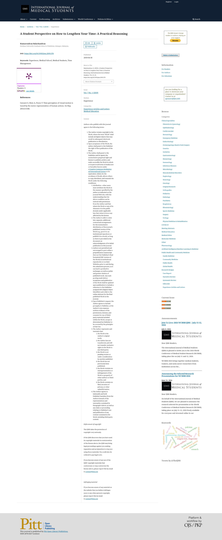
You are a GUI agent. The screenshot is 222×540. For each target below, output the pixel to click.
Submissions (68, 19)
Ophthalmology (168, 128)
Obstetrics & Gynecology (171, 124)
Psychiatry (166, 200)
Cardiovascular (168, 131)
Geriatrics (166, 152)
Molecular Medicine (169, 239)
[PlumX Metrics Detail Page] (29, 76)
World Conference (86, 19)
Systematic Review (169, 280)
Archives (56, 19)
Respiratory (167, 204)
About (23, 19)
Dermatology (167, 135)
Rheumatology (168, 207)
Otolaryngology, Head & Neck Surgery (176, 145)
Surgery (165, 214)
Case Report (167, 273)
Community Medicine (170, 259)
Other (164, 242)
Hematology (167, 159)
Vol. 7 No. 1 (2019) (42, 27)
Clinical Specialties (168, 121)
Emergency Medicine (170, 138)
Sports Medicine (168, 211)
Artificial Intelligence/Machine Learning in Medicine (180, 249)
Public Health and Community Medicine (176, 252)
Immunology (167, 162)
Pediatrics (166, 194)
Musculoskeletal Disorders (172, 173)
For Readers (166, 69)
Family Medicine (168, 256)
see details (30, 91)
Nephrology (167, 176)
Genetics (166, 148)
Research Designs (168, 270)
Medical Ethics (167, 235)
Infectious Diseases (169, 166)
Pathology (166, 197)
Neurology (166, 180)
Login (176, 2)
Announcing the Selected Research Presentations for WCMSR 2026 (178, 374)
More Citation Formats (93, 82)
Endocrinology (168, 141)
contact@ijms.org (92, 472)
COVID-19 (165, 225)
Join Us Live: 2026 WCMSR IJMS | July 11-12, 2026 (182, 323)
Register (169, 2)
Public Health (167, 263)
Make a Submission (170, 55)
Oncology (166, 183)
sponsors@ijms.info (172, 99)
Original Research (169, 187)
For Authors (166, 73)
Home (22, 27)
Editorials (166, 284)
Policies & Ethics (105, 19)
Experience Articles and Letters (96, 109)
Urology (165, 218)
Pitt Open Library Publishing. (56, 531)
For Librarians (167, 76)
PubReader (91, 46)
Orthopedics (167, 190)
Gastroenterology (169, 155)
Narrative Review (169, 277)
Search (197, 19)
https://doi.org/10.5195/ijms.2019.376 (39, 53)
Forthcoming (44, 19)
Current (33, 19)
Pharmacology (167, 245)
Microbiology (167, 169)
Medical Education (91, 111)
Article (98, 43)
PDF (88, 43)
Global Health (168, 266)
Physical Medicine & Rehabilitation (175, 221)
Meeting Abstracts (168, 228)
